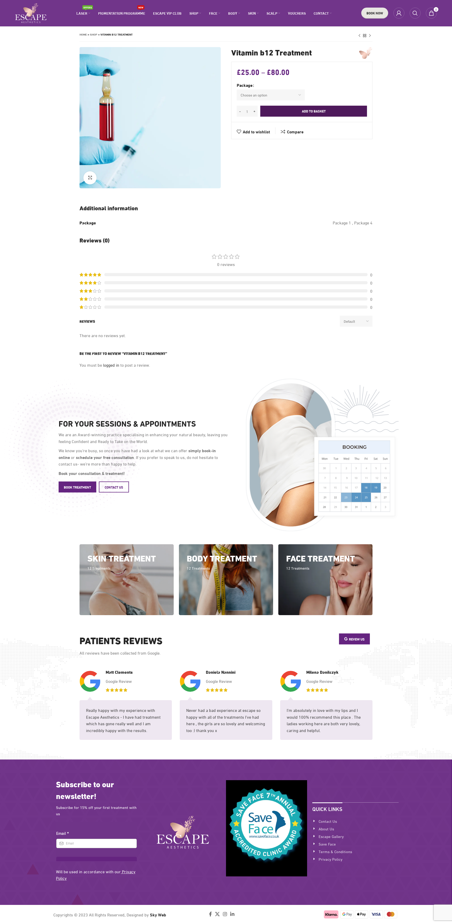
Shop (93, 34)
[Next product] (369, 35)
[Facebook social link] (210, 914)
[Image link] (183, 831)
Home (83, 34)
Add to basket (314, 111)
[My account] (399, 13)
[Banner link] (127, 579)
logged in (111, 365)
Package (244, 85)
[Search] (415, 13)
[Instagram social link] (225, 914)
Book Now (374, 13)
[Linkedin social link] (232, 914)
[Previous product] (359, 35)
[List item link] (355, 821)
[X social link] (217, 914)
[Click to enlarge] (90, 177)
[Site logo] (31, 12)
